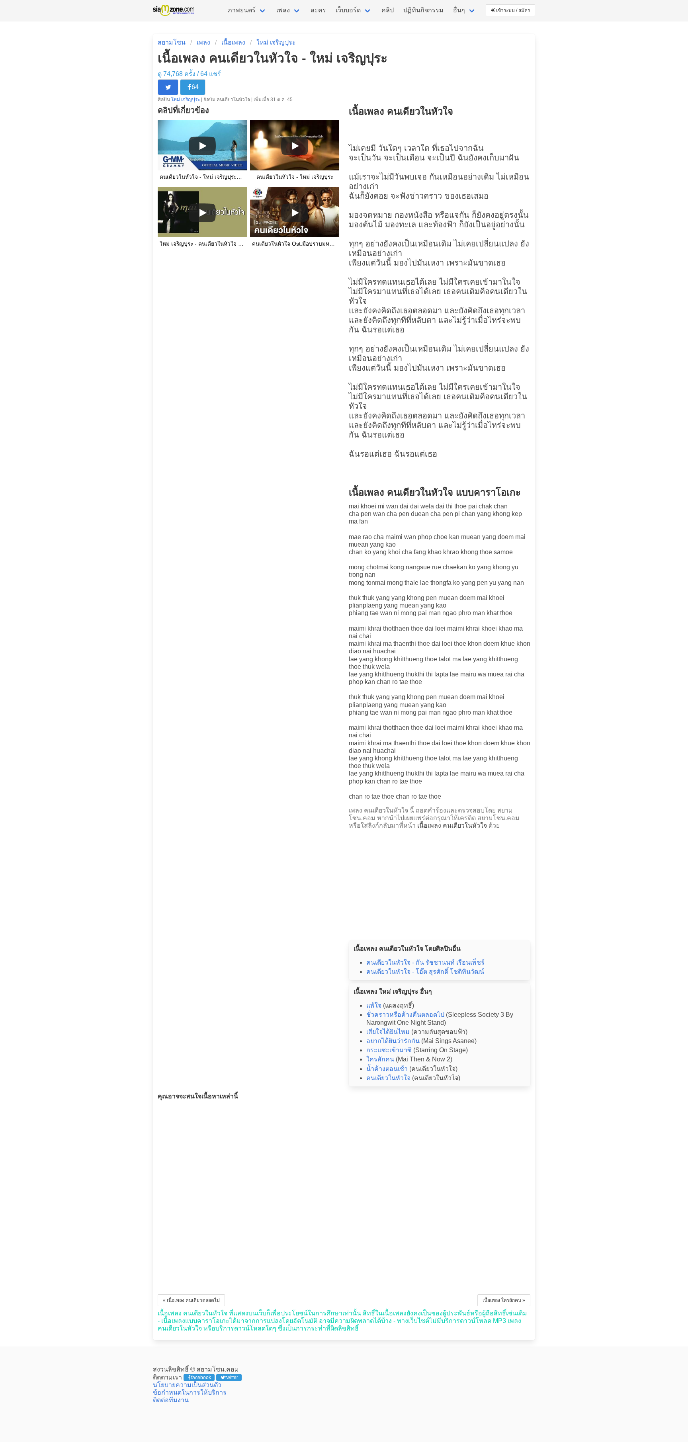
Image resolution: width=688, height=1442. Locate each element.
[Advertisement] (439, 882)
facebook (201, 1377)
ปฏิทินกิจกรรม (423, 10)
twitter (231, 1377)
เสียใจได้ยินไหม (388, 1031)
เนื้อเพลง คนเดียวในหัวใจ (452, 825)
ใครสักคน (380, 1059)
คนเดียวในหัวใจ (388, 1078)
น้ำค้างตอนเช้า (387, 1068)
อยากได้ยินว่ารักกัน (393, 1041)
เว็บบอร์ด (348, 10)
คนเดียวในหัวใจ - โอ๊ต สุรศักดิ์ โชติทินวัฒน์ (425, 971)
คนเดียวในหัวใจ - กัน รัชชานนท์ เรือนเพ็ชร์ (425, 962)
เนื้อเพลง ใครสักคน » (504, 1300)
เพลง (283, 10)
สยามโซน (172, 42)
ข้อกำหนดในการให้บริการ (190, 1392)
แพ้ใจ (373, 1005)
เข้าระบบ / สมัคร (513, 10)
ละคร (318, 10)
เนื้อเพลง (233, 42)
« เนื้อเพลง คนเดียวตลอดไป (191, 1300)
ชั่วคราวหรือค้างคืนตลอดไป (405, 1014)
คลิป (387, 10)
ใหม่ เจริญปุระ (276, 42)
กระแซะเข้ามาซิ (389, 1050)
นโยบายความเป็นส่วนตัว (187, 1384)
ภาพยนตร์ (242, 10)
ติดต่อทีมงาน (171, 1400)
